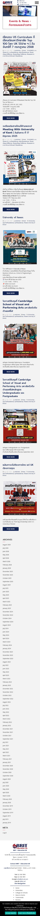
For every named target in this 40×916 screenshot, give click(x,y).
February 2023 (7, 682)
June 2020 (6, 786)
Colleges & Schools (21, 893)
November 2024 (8, 615)
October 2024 (7, 618)
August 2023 (7, 662)
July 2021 (5, 742)
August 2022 (7, 702)
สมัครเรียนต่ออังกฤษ (24, 52)
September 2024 (8, 622)
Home (17, 888)
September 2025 (8, 581)
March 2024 (6, 642)
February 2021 (7, 759)
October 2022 (7, 695)
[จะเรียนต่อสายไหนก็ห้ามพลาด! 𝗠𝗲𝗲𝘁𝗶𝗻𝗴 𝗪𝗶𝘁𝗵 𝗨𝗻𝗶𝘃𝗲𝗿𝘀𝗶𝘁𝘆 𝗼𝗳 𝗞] (20, 168)
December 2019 (8, 806)
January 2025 (7, 608)
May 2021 (6, 749)
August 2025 (7, 585)
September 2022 (8, 699)
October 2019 (7, 809)
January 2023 (7, 685)
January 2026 (7, 568)
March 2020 (6, 796)
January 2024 (7, 648)
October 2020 (7, 772)
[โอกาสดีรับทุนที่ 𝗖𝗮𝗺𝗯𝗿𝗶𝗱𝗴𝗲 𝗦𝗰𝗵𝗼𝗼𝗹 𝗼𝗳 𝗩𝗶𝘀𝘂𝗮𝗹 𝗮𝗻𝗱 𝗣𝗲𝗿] (20, 341)
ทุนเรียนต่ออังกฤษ (19, 223)
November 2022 (8, 692)
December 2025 (8, 571)
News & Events (20, 895)
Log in (5, 833)
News (23, 314)
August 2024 (7, 625)
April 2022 (6, 715)
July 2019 (5, 819)
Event (24, 50)
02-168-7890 (23, 3)
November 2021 (8, 732)
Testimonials (19, 897)
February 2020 (7, 799)
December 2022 (8, 689)
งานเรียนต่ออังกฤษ (13, 52)
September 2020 (8, 776)
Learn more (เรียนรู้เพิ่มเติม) (27, 913)
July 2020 (5, 782)
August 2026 (7, 545)
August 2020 (7, 779)
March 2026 (6, 561)
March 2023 (6, 679)
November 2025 (8, 575)
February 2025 (7, 605)
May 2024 (6, 635)
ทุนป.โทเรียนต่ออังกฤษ (8, 223)
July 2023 (5, 665)
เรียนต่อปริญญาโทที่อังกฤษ (19, 54)
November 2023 (8, 655)
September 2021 (8, 739)
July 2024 (5, 628)
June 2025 (6, 591)
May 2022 (6, 712)
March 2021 (6, 756)
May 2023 (6, 672)
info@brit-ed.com (24, 4)
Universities (19, 890)
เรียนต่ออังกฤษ (19, 56)
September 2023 (8, 658)
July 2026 (5, 548)
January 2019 (7, 823)
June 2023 (6, 668)
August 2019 (7, 816)
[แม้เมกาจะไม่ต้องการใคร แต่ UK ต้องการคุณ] (20, 498)
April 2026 (6, 558)
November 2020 (8, 769)
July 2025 (5, 588)
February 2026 (7, 565)
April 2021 (6, 752)
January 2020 (7, 802)
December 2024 (8, 612)
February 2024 (7, 645)
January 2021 (7, 762)
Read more (11, 118)
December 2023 (8, 652)
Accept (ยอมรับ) (11, 913)
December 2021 (8, 729)
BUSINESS (31, 50)
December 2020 (8, 766)
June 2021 (6, 746)
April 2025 (6, 598)
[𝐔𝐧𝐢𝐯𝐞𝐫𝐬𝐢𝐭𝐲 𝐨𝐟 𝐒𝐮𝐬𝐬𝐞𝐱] (20, 247)
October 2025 (7, 578)
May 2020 (6, 789)
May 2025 (6, 595)
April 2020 (6, 792)
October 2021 (7, 735)
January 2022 (7, 725)
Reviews (18, 900)
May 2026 (6, 555)
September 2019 (8, 812)
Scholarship (32, 221)
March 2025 (6, 602)
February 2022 (7, 722)
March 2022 (6, 719)
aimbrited (17, 50)
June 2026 (6, 551)
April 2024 (6, 638)
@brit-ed (21, 1)
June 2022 (6, 709)
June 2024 (6, 632)
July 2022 (5, 705)
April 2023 (6, 675)
